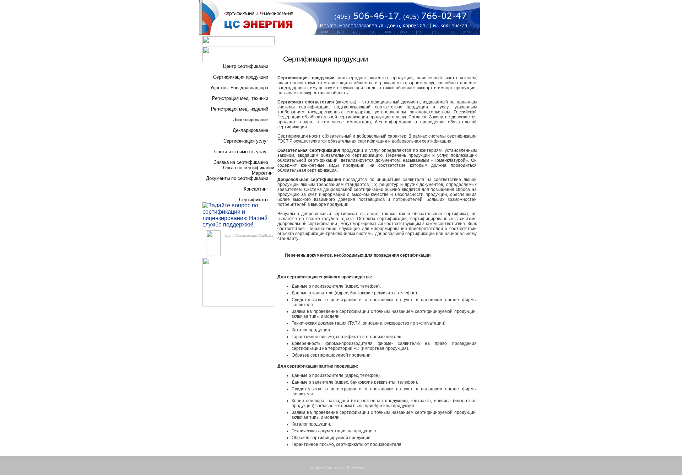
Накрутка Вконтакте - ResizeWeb (338, 468)
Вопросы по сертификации (344, 41)
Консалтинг (256, 189)
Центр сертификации (245, 66)
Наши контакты (449, 41)
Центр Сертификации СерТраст (249, 236)
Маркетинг (263, 173)
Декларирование (250, 130)
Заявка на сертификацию (241, 162)
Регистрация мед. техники (240, 98)
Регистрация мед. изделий (239, 109)
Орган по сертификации (248, 167)
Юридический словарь (402, 41)
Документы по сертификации (237, 178)
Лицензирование (250, 119)
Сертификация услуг (245, 141)
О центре (298, 41)
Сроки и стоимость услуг (241, 151)
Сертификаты (253, 199)
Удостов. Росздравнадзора (239, 87)
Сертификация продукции (240, 77)
